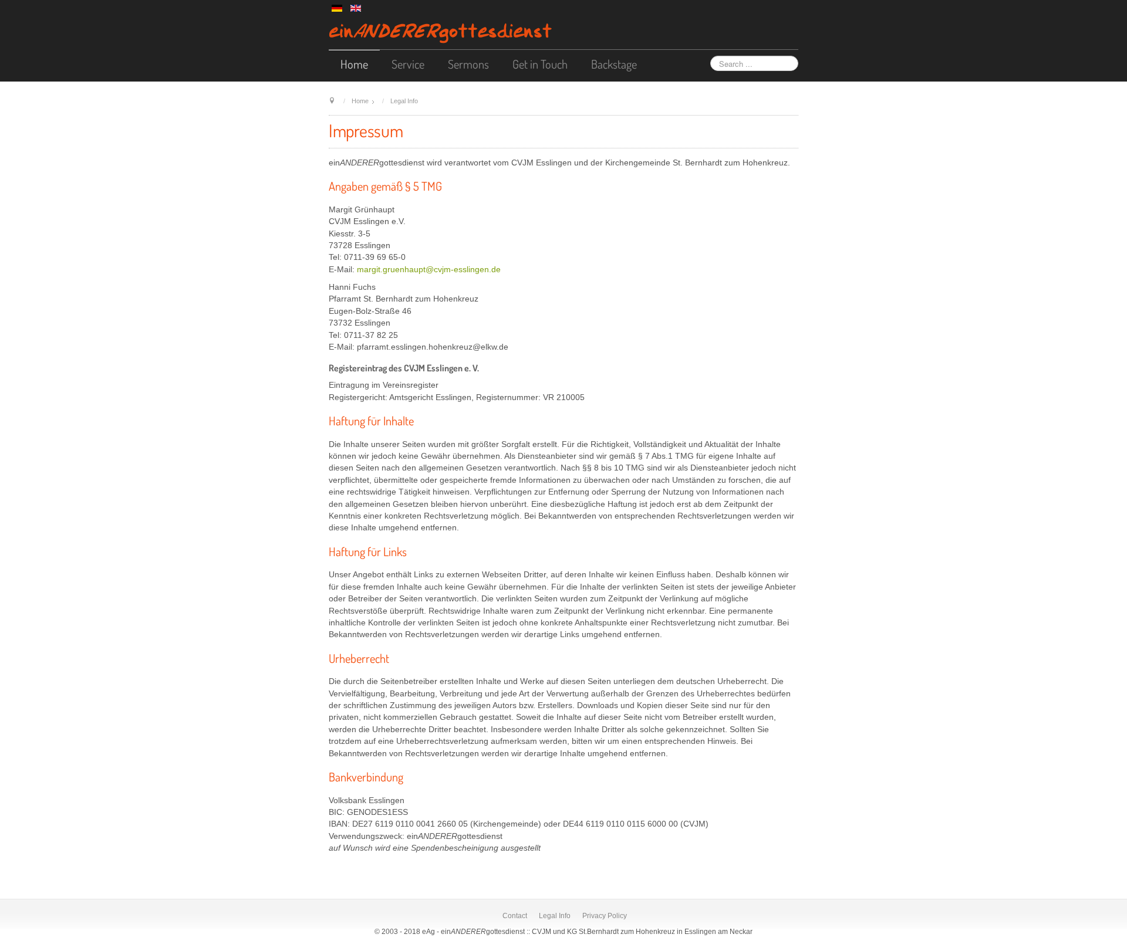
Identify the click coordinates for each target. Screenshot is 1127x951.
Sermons (468, 64)
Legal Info (555, 916)
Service (408, 64)
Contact (514, 916)
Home (354, 64)
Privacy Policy (604, 916)
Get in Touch (540, 64)
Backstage (614, 64)
